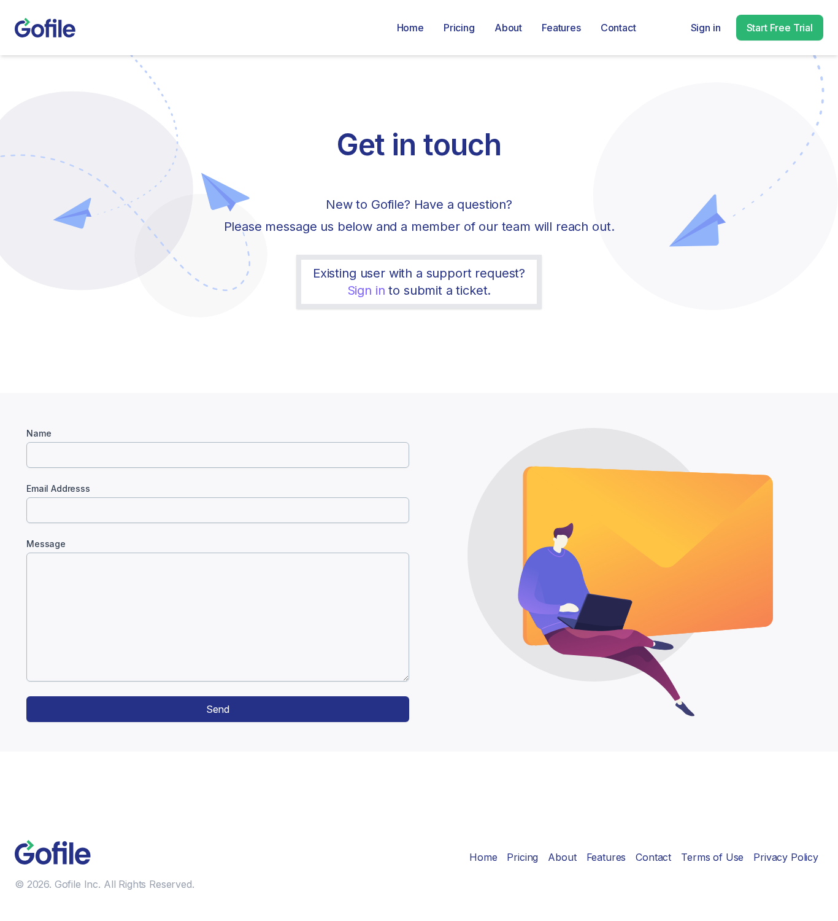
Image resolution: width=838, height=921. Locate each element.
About (508, 27)
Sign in (706, 27)
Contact (618, 27)
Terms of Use (712, 857)
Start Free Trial (780, 27)
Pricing (459, 27)
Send (217, 709)
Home (410, 27)
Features (561, 27)
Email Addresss (58, 488)
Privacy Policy (785, 857)
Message (46, 543)
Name (38, 433)
